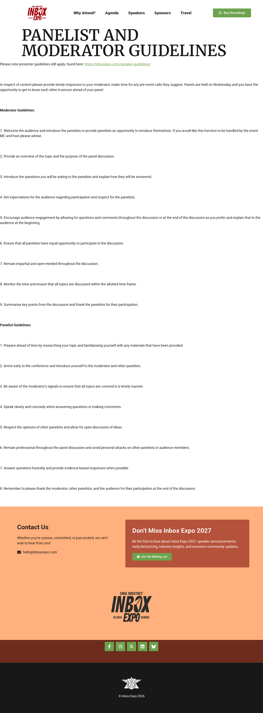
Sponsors (162, 13)
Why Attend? (84, 13)
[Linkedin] (142, 646)
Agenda (112, 13)
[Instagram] (120, 646)
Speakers (136, 13)
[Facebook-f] (109, 646)
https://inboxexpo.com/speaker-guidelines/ (118, 64)
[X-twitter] (131, 646)
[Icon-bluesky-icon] (153, 646)
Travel (186, 13)
